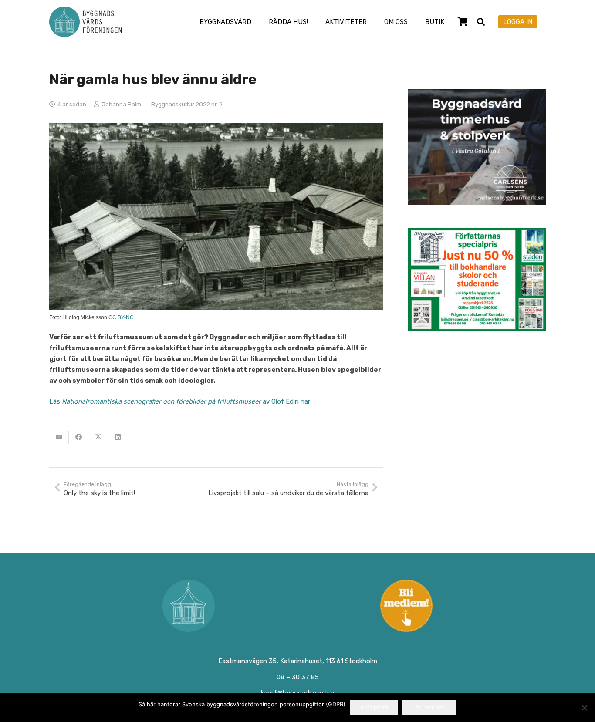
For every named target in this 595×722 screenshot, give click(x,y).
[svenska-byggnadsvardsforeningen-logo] (85, 22)
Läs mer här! (429, 707)
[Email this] (59, 437)
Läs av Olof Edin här (179, 401)
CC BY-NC (121, 317)
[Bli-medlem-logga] (407, 606)
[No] (584, 707)
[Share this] (78, 437)
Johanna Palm (121, 104)
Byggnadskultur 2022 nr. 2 (187, 104)
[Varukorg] (462, 22)
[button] (257, 22)
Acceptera (374, 707)
